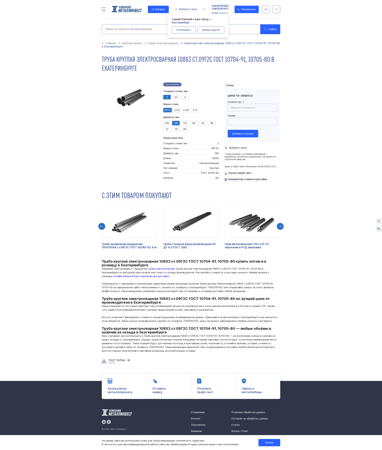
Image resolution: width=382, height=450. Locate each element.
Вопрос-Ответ (239, 431)
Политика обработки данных (248, 412)
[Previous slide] (101, 226)
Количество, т (236, 101)
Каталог (160, 9)
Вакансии (196, 431)
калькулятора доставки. (155, 276)
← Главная (109, 43)
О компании (198, 412)
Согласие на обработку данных (249, 418)
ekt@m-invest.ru (220, 13)
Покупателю (198, 424)
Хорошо (269, 442)
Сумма (231, 115)
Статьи (235, 424)
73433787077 (220, 8)
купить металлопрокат (162, 268)
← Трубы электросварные (161, 43)
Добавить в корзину (243, 133)
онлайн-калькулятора (126, 276)
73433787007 (220, 5)
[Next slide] (280, 226)
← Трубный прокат (130, 43)
